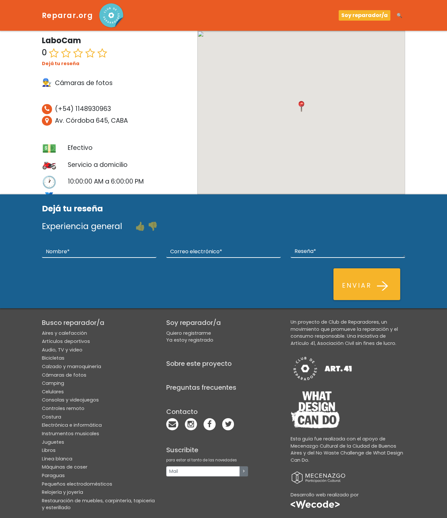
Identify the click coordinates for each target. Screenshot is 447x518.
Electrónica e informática (72, 425)
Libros (49, 450)
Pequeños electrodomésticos (77, 484)
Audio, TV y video (62, 350)
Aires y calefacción (64, 333)
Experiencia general (82, 226)
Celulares (53, 391)
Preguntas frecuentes (201, 387)
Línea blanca (57, 458)
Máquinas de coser (64, 467)
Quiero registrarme (188, 333)
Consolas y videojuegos (70, 400)
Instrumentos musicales (70, 433)
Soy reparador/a (364, 15)
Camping (53, 383)
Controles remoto (63, 408)
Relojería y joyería (62, 492)
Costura (51, 417)
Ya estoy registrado (189, 340)
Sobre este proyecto (199, 363)
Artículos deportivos (66, 341)
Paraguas (53, 475)
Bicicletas (53, 358)
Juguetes (53, 442)
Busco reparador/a (73, 322)
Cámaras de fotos (64, 375)
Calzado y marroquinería (71, 366)
